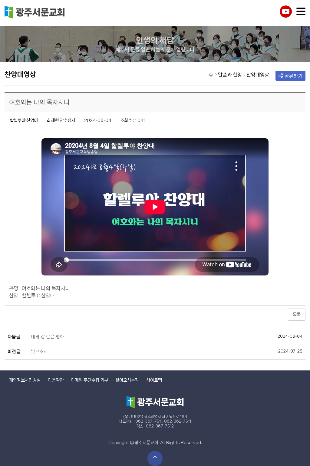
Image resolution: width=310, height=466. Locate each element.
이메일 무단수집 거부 (89, 380)
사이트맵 (154, 380)
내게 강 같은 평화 (47, 337)
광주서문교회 (35, 13)
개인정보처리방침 (25, 380)
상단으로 (155, 458)
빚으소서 (39, 352)
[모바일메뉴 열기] (300, 11)
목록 (297, 314)
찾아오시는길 (127, 380)
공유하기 (293, 76)
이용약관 (56, 380)
